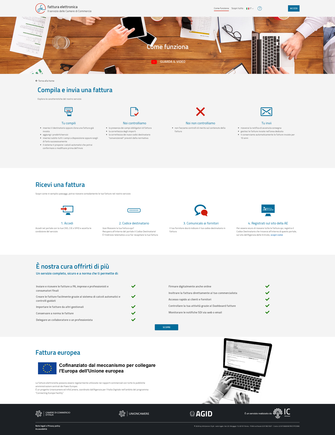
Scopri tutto (237, 8)
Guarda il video (172, 61)
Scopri (166, 327)
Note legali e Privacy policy (47, 425)
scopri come (277, 235)
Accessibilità (41, 429)
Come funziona (221, 8)
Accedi (293, 8)
